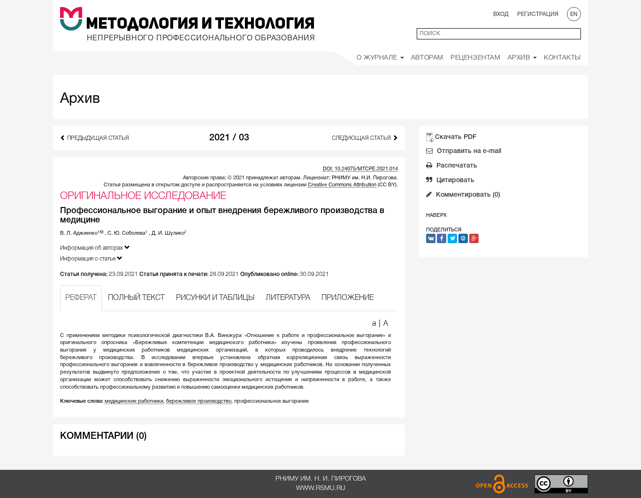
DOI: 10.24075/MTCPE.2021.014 (360, 169)
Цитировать (454, 180)
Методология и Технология (200, 24)
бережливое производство (198, 401)
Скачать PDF (455, 137)
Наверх (436, 215)
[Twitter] (452, 238)
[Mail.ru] (463, 238)
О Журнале (378, 58)
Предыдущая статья (97, 138)
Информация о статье (88, 258)
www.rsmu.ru (320, 488)
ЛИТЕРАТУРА (288, 298)
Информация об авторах (92, 248)
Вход (501, 14)
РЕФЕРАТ (81, 298)
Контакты (562, 58)
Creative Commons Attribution (342, 185)
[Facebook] (441, 238)
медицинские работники (134, 401)
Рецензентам (475, 58)
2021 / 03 (229, 138)
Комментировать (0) (467, 195)
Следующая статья (362, 138)
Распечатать (456, 166)
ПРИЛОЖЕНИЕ (347, 298)
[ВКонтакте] (430, 238)
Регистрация (537, 14)
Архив (520, 58)
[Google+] (474, 238)
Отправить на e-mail (468, 151)
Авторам (427, 58)
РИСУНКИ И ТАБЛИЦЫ (215, 298)
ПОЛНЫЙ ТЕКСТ (136, 298)
